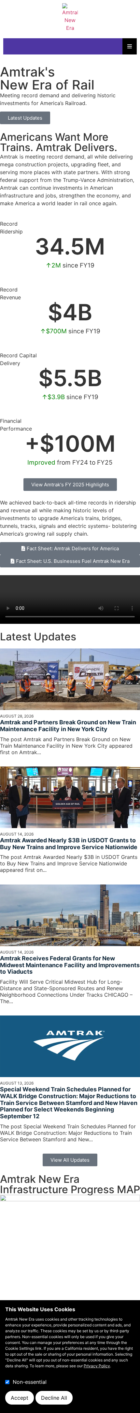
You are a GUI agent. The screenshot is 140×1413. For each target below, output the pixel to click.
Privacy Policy (97, 1365)
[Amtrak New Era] (70, 17)
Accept (19, 1398)
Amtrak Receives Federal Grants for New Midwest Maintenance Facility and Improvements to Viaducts (70, 965)
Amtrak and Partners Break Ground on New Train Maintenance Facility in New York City (68, 725)
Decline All (54, 1398)
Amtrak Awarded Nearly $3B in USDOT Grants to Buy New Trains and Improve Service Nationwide (68, 843)
